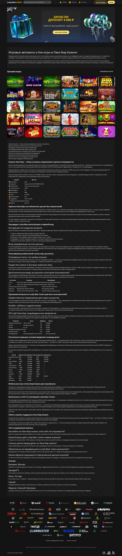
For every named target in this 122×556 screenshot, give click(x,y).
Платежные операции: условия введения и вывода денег (24, 153)
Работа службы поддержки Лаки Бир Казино (21, 158)
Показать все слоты (106, 71)
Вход (111, 2)
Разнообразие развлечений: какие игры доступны (22, 149)
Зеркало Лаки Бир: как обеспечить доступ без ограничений (25, 146)
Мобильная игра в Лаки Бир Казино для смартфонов (23, 155)
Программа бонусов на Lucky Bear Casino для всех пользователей (27, 151)
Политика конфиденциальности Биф (54, 540)
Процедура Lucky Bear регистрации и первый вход (23, 147)
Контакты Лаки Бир (71, 540)
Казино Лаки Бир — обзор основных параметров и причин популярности (29, 144)
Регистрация (100, 2)
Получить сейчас (61, 32)
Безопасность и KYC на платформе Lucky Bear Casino (23, 157)
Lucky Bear (14, 2)
